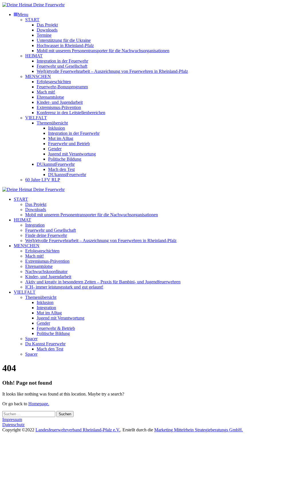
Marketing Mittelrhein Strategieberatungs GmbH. (198, 429)
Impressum (12, 419)
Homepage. (38, 403)
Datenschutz (13, 424)
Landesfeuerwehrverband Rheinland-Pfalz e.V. (77, 429)
